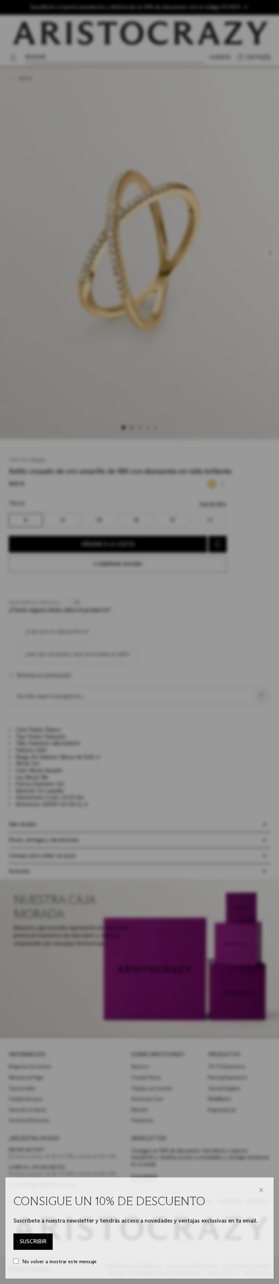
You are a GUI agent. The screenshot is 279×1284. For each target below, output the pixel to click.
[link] (33, 1241)
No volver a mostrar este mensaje (59, 1262)
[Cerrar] (261, 1190)
